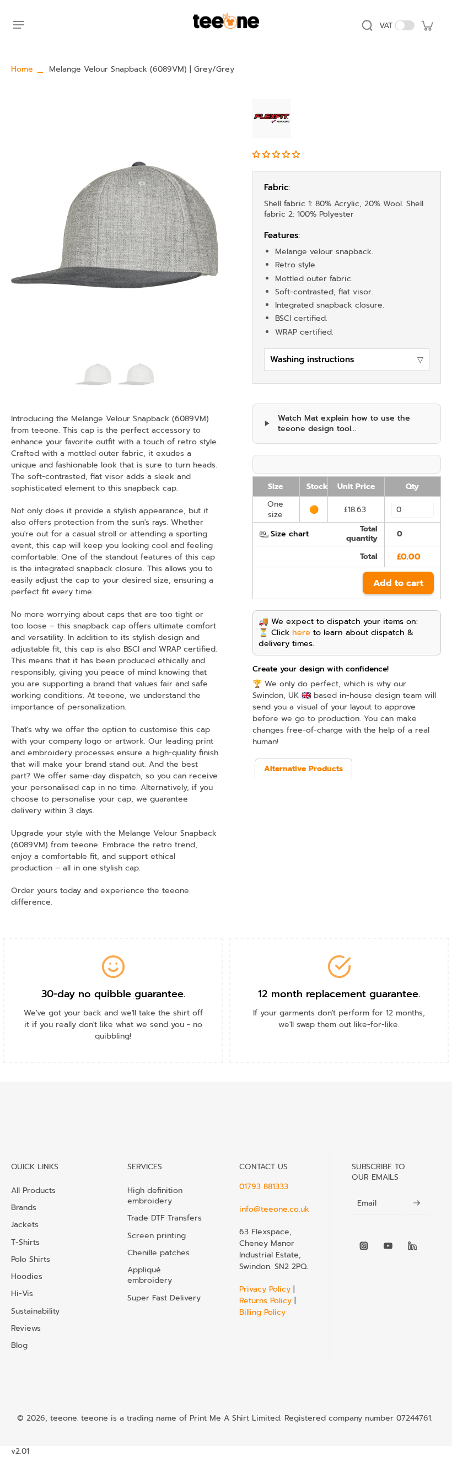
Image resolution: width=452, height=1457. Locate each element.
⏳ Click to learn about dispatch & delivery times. (336, 637)
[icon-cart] (427, 25)
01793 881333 (263, 1186)
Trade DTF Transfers (164, 1217)
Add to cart (398, 583)
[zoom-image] (114, 225)
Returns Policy (265, 1301)
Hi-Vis (22, 1293)
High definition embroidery (154, 1196)
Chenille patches (158, 1252)
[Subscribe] (416, 1203)
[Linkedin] (412, 1246)
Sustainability (35, 1310)
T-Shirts (25, 1242)
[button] (277, 154)
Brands (23, 1207)
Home (22, 69)
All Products (33, 1190)
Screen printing (156, 1235)
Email (366, 1203)
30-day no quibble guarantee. (113, 994)
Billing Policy (262, 1312)
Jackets (25, 1224)
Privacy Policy (266, 1289)
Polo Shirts (30, 1259)
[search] (367, 25)
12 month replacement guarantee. (339, 994)
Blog (19, 1345)
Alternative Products (303, 769)
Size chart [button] (290, 534)
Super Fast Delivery (164, 1297)
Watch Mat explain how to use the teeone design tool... (344, 423)
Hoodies (26, 1276)
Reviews (26, 1328)
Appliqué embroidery (149, 1275)
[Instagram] (364, 1246)
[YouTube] (388, 1246)
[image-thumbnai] (93, 374)
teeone (63, 1418)
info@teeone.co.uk (274, 1209)
